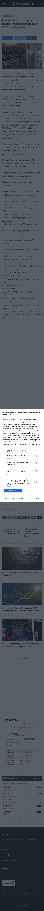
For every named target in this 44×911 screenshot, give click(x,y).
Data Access (22, 498)
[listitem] (22, 450)
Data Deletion (10, 498)
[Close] (40, 413)
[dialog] (22, 455)
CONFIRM (13, 491)
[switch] (35, 456)
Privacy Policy (34, 498)
